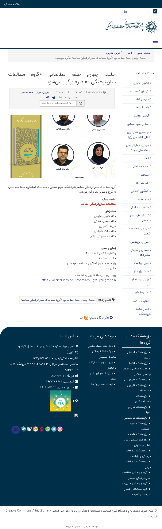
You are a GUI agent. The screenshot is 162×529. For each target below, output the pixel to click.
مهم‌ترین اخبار (141, 300)
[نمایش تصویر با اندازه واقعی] (62, 146)
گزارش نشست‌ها (139, 91)
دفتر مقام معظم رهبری (100, 346)
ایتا (82, 317)
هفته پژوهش (141, 271)
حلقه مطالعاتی (26, 92)
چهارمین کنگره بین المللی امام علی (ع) (139, 134)
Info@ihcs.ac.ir (41, 358)
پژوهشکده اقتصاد (137, 363)
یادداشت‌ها (142, 107)
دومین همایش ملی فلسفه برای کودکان (138, 147)
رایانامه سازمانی (12, 4)
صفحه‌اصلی (144, 52)
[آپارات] (41, 428)
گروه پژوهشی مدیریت (134, 483)
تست (145, 158)
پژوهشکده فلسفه (137, 434)
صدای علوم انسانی (138, 124)
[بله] (23, 428)
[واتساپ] (47, 428)
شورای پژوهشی (139, 241)
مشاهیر (144, 174)
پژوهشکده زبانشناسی (135, 418)
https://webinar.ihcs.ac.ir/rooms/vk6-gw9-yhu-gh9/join (79, 280)
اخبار (129, 52)
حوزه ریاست (141, 263)
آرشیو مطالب (141, 115)
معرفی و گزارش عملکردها (140, 252)
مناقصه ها (143, 199)
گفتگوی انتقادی (140, 191)
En (125, 11)
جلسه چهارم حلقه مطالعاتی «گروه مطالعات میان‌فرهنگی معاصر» (57, 300)
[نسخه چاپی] (53, 97)
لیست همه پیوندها (102, 384)
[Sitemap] (149, 11)
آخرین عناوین (114, 52)
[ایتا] (35, 428)
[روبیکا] (29, 428)
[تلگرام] (54, 428)
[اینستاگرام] (60, 428)
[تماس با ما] (15, 430)
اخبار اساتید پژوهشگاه (143, 311)
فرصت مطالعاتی (139, 207)
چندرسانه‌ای (142, 292)
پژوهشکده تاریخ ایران (135, 379)
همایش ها (142, 182)
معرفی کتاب (141, 99)
